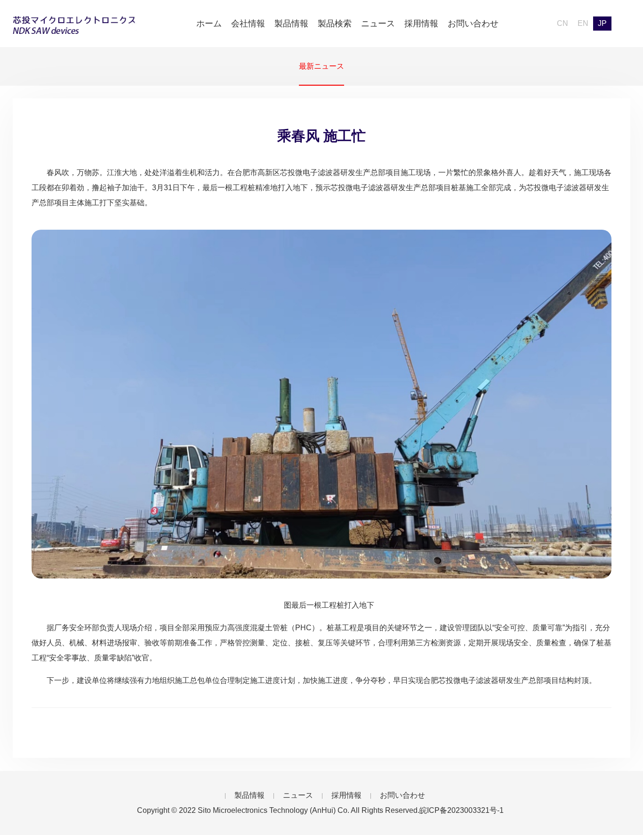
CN (562, 23)
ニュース (378, 23)
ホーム (209, 23)
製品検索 (335, 23)
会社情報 (248, 23)
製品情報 (291, 23)
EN (583, 23)
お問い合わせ (473, 23)
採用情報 (421, 23)
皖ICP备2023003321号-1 (461, 810)
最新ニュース (321, 66)
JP (602, 23)
